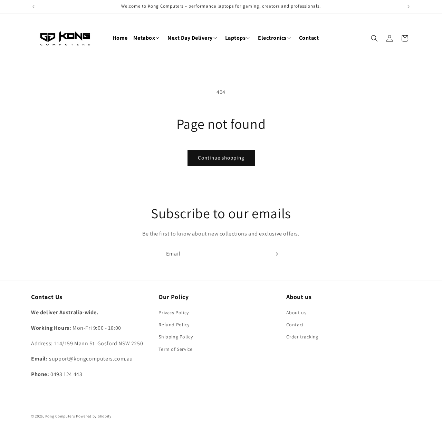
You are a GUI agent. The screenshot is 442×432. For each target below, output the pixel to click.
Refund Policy (173, 324)
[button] (148, 38)
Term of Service (175, 349)
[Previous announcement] (33, 6)
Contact (295, 324)
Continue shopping (221, 157)
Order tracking (302, 337)
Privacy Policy (173, 312)
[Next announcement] (408, 6)
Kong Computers (60, 416)
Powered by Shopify (94, 416)
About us (296, 312)
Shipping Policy (175, 337)
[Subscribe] (275, 254)
